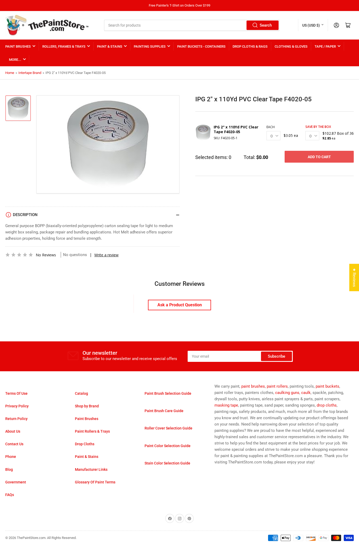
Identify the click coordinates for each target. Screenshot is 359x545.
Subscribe (276, 356)
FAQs (9, 495)
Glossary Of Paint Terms (95, 482)
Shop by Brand (87, 406)
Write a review (106, 254)
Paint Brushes (18, 46)
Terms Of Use (16, 393)
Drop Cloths (84, 444)
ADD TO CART (319, 157)
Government (15, 482)
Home (9, 73)
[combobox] (191, 25)
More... (15, 60)
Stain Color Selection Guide (167, 463)
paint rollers (277, 386)
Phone (10, 456)
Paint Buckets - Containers (201, 46)
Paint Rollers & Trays (92, 431)
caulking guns (287, 392)
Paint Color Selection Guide (168, 446)
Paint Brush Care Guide (164, 411)
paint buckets (327, 386)
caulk (306, 392)
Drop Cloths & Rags (250, 46)
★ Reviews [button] (354, 277)
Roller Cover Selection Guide (168, 428)
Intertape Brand (29, 73)
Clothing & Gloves (291, 46)
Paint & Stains (109, 46)
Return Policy (16, 419)
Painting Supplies (150, 46)
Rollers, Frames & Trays (63, 46)
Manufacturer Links (91, 469)
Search (266, 25)
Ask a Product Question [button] (179, 304)
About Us (12, 431)
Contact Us (14, 444)
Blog (9, 469)
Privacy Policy (17, 406)
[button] (19, 254)
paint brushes (253, 386)
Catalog (81, 393)
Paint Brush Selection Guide (168, 393)
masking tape (226, 405)
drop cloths (327, 405)
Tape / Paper (325, 46)
